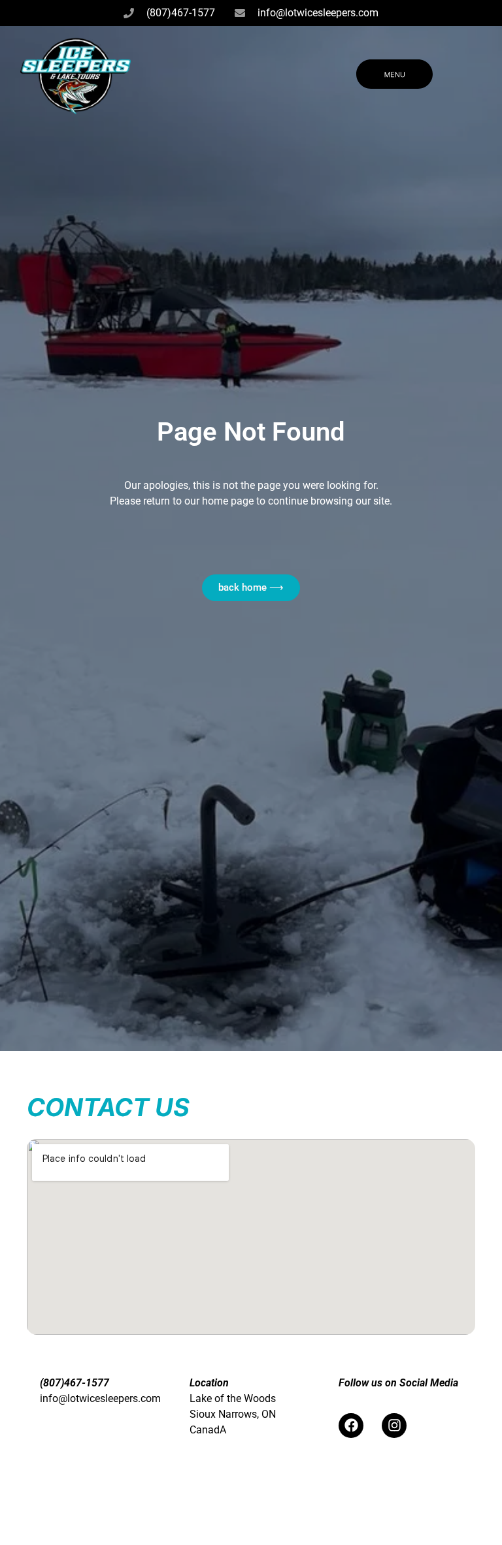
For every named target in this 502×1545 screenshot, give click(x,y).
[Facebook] (351, 1425)
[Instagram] (394, 1425)
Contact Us (108, 1107)
